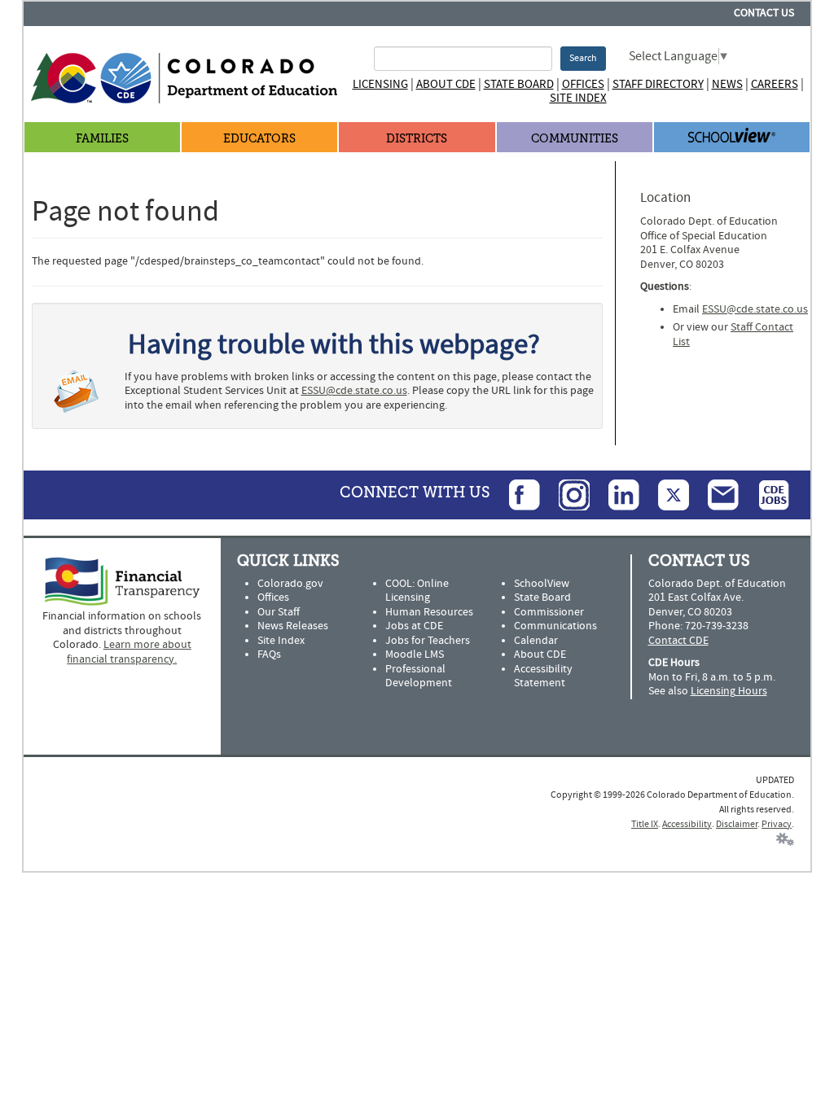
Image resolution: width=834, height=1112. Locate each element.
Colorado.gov (290, 583)
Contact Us (764, 13)
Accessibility (687, 824)
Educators (259, 139)
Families (102, 139)
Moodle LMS (414, 654)
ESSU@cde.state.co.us (354, 390)
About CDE (446, 84)
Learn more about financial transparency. (129, 652)
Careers (774, 84)
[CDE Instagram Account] (566, 495)
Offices (583, 84)
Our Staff (278, 612)
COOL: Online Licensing (417, 591)
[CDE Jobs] (765, 495)
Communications (555, 626)
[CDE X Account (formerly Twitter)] (665, 495)
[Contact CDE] (715, 495)
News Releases (292, 626)
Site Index (578, 98)
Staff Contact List (733, 334)
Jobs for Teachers (427, 640)
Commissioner (549, 612)
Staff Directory (658, 84)
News (727, 84)
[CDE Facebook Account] (516, 495)
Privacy (777, 824)
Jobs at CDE (414, 626)
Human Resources (429, 612)
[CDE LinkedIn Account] (615, 495)
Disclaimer (736, 824)
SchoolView (541, 583)
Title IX (644, 824)
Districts (416, 139)
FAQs (269, 654)
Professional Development (418, 676)
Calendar (536, 640)
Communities (574, 139)
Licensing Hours (729, 691)
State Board (519, 84)
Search (583, 58)
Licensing (380, 84)
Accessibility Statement (543, 676)
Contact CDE (678, 640)
